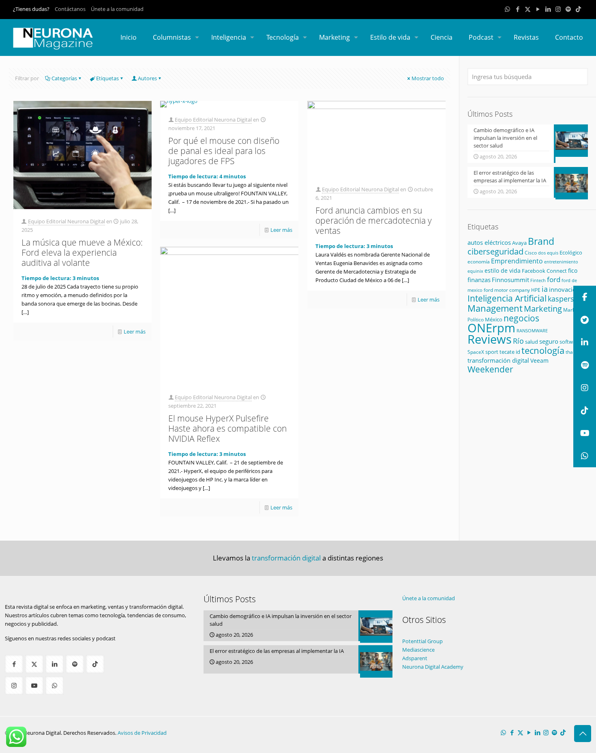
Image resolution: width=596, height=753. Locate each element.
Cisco (531, 253)
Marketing (543, 308)
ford (553, 279)
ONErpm (491, 328)
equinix (475, 271)
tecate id (510, 351)
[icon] (568, 9)
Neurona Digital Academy (432, 666)
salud (531, 341)
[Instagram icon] (558, 9)
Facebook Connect (544, 270)
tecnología (542, 350)
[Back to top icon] (582, 733)
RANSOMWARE (532, 330)
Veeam (539, 360)
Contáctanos (70, 9)
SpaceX (475, 352)
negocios (521, 318)
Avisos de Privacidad (142, 732)
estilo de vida (503, 270)
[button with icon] (14, 664)
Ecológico (571, 252)
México (493, 319)
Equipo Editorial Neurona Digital (66, 221)
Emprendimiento (517, 261)
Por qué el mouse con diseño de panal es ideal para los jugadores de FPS (223, 151)
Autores (147, 78)
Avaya (519, 242)
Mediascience (418, 649)
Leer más (135, 331)
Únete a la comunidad (117, 9)
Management (495, 308)
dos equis (548, 253)
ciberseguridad (495, 251)
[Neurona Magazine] (53, 37)
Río (518, 341)
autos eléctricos (489, 242)
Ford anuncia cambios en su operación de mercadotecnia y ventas (373, 220)
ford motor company (507, 290)
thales (572, 352)
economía (478, 261)
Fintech (538, 280)
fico (572, 270)
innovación (564, 289)
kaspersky (564, 299)
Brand (541, 241)
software (570, 341)
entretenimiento (561, 262)
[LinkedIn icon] (548, 9)
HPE (535, 290)
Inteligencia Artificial (507, 298)
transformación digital (498, 360)
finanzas (479, 280)
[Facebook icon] (518, 9)
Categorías (64, 78)
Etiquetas (107, 78)
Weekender (490, 369)
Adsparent (414, 658)
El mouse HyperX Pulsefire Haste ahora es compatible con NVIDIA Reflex (227, 428)
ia (545, 289)
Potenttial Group (422, 641)
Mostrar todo (428, 78)
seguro (548, 341)
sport (491, 351)
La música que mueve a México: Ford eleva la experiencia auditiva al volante (82, 252)
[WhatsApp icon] (507, 9)
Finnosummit (510, 280)
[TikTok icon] (578, 9)
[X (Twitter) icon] (528, 9)
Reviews (489, 339)
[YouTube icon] (538, 9)
